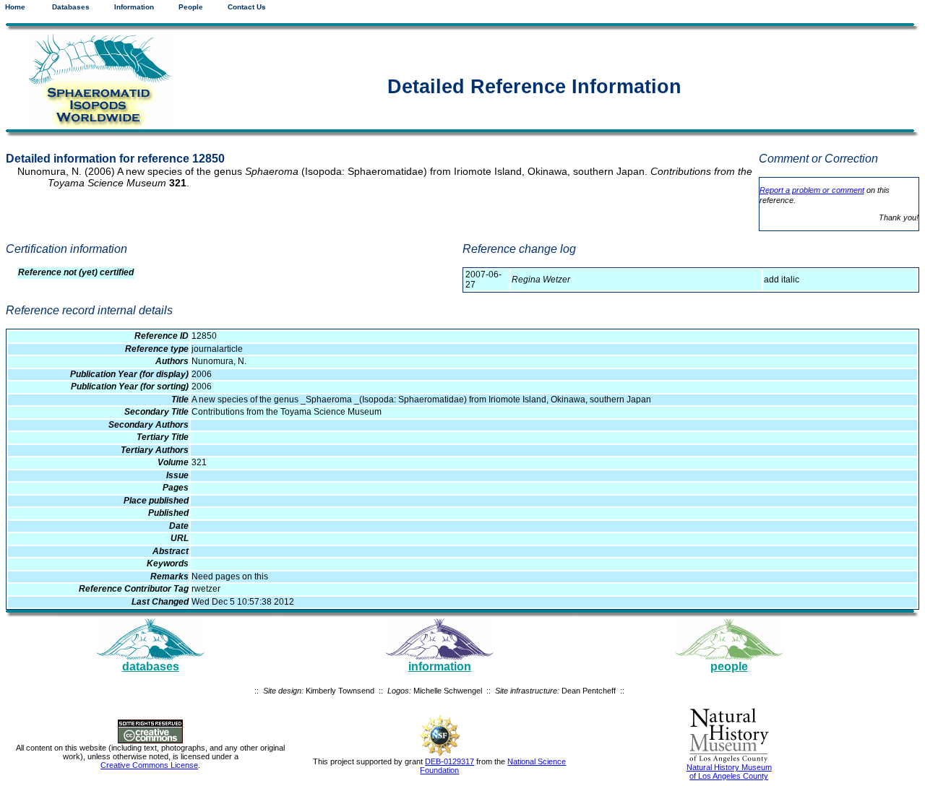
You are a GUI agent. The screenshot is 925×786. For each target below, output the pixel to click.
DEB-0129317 (449, 761)
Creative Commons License (149, 765)
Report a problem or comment (812, 190)
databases (150, 666)
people (729, 666)
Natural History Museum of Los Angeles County (729, 771)
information (439, 666)
